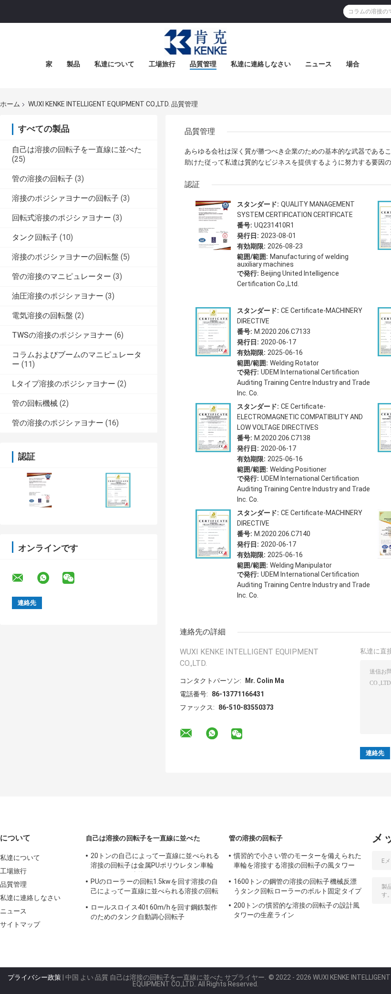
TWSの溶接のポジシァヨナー (62, 335)
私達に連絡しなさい (261, 64)
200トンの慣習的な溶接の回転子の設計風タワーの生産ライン (297, 910)
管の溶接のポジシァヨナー (57, 422)
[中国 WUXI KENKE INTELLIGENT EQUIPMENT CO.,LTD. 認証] (39, 490)
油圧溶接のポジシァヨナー (57, 295)
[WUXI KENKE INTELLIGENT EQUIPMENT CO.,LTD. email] (24, 578)
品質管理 (203, 64)
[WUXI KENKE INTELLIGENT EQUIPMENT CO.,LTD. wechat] (74, 578)
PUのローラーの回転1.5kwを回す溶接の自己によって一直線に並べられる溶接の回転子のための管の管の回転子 (154, 888)
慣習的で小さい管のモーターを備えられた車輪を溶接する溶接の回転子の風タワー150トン (297, 862)
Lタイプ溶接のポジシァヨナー (63, 383)
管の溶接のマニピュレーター (61, 276)
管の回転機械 (35, 403)
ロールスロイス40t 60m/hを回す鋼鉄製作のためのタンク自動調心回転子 (154, 912)
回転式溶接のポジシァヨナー (61, 217)
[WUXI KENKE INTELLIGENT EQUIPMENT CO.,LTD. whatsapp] (49, 578)
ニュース (318, 64)
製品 (73, 64)
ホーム (10, 104)
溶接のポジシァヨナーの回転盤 (65, 256)
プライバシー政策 (34, 977)
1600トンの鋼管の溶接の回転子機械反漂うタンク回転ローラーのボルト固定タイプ (297, 886)
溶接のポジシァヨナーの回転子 (65, 198)
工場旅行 (162, 64)
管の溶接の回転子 (42, 178)
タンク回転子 (35, 237)
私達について (114, 64)
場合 (353, 64)
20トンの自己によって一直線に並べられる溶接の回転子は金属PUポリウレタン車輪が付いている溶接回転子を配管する (155, 862)
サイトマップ (20, 924)
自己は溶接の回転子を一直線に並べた (77, 149)
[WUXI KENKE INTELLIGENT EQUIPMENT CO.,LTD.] (195, 42)
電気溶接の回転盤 (42, 315)
